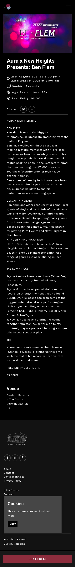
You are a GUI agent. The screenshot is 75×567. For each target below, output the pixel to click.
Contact (9, 472)
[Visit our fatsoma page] (22, 458)
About (7, 469)
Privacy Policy (12, 480)
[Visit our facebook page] (31, 109)
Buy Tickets (37, 559)
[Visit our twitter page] (23, 109)
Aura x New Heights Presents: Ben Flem (31, 64)
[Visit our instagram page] (15, 458)
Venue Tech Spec (14, 476)
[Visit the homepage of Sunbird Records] (8, 7)
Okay (12, 523)
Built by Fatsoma (14, 543)
